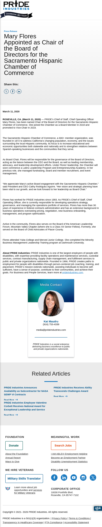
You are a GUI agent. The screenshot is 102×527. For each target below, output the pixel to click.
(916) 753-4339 (51, 324)
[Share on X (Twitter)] (7, 93)
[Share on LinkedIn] (19, 93)
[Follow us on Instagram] (83, 477)
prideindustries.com (72, 272)
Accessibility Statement (76, 522)
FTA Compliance (53, 522)
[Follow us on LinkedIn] (64, 477)
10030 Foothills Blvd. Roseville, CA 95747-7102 (65, 493)
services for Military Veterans (28, 491)
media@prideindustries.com (51, 330)
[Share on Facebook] (13, 93)
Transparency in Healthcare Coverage (23, 522)
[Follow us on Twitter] (93, 477)
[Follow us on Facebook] (54, 477)
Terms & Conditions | (80, 518)
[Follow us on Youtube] (73, 477)
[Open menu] (88, 9)
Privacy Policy (59, 518)
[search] (97, 11)
